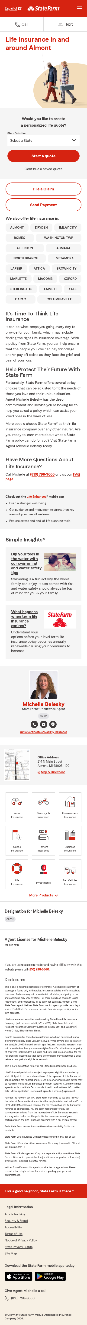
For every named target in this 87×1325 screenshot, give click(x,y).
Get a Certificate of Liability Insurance (43, 731)
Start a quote (43, 156)
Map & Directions (53, 772)
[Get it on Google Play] (50, 1276)
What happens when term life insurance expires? (24, 619)
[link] (44, 8)
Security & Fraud (16, 1221)
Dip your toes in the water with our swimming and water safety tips (26, 563)
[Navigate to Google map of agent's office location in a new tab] (53, 724)
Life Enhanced (37, 496)
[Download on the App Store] (18, 1276)
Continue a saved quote (43, 169)
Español (11, 8)
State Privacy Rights (18, 1247)
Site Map (11, 1253)
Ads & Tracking (15, 1214)
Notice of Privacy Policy (21, 1240)
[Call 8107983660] (34, 724)
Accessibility (13, 1227)
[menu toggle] (79, 8)
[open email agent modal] (43, 725)
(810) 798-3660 (42, 474)
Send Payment (43, 205)
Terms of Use (14, 1234)
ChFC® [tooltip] (43, 716)
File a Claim (43, 189)
